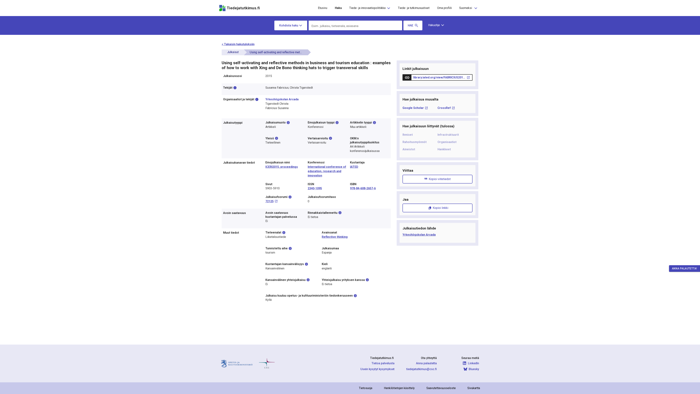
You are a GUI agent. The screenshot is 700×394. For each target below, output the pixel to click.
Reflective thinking (335, 237)
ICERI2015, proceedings (281, 167)
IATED (354, 167)
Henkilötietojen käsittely (399, 388)
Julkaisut (233, 52)
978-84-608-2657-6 (363, 188)
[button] (435, 25)
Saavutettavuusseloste (441, 388)
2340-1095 (315, 188)
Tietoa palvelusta (383, 363)
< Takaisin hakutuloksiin (238, 44)
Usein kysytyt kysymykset (377, 369)
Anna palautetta (426, 363)
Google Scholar (413, 108)
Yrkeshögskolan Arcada (282, 99)
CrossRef (444, 108)
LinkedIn (473, 363)
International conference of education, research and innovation (327, 171)
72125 (269, 201)
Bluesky (474, 369)
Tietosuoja (365, 388)
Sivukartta (473, 388)
